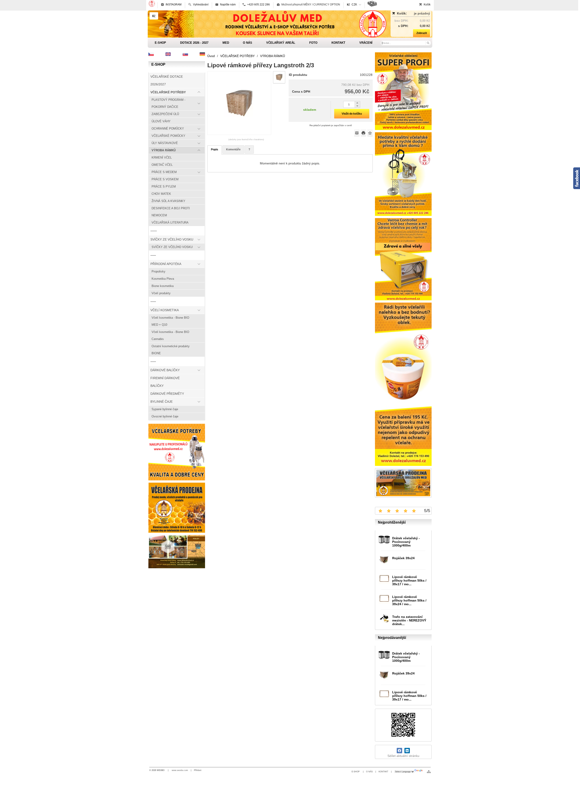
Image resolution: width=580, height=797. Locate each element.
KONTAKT (383, 772)
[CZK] (154, 16)
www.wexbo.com (180, 770)
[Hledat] (428, 43)
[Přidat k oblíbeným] (370, 133)
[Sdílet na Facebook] (399, 750)
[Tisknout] (363, 133)
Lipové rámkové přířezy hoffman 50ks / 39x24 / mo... (409, 600)
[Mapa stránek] (429, 771)
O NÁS (369, 772)
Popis (214, 149)
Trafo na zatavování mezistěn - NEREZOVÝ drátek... (409, 620)
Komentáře (233, 149)
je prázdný (422, 13)
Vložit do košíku (352, 113)
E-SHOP (356, 772)
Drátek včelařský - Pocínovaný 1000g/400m (406, 541)
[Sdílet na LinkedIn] (407, 750)
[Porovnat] (357, 133)
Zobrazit (421, 33)
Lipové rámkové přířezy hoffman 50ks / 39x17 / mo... (409, 580)
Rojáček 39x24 (403, 558)
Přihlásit (197, 770)
